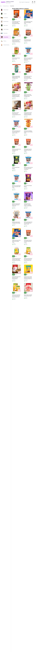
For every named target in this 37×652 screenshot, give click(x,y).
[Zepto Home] (3, 2)
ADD (19, 17)
